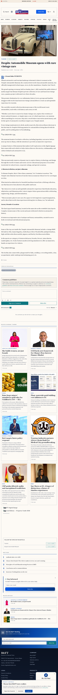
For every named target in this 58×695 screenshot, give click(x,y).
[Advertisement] (30, 524)
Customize (20, 691)
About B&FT (33, 655)
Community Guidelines (7, 680)
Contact (32, 662)
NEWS (2, 19)
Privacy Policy (4, 675)
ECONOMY (14, 19)
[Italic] (5, 300)
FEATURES (26, 19)
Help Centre (33, 657)
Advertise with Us (34, 660)
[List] (10, 300)
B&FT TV (49, 20)
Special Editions (55, 20)
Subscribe (41, 12)
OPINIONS (33, 19)
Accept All (28, 691)
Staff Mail (32, 664)
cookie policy (45, 687)
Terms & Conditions (6, 673)
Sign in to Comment (15, 303)
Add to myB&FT (12, 59)
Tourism (3, 59)
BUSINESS (7, 19)
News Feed (32, 673)
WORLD (45, 19)
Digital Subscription (35, 680)
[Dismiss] (55, 577)
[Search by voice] (12, 12)
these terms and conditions (17, 285)
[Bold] (2, 300)
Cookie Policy (4, 677)
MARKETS (20, 19)
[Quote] (8, 300)
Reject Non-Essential (9, 691)
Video (31, 677)
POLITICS (39, 19)
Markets (32, 675)
